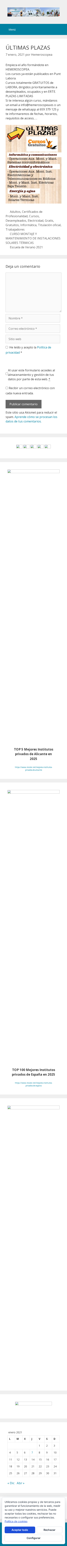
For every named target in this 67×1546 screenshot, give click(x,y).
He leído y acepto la (28, 350)
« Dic (11, 1483)
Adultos (15, 212)
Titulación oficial (49, 225)
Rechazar (49, 1529)
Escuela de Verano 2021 (26, 247)
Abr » (20, 1483)
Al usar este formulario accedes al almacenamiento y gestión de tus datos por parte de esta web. (31, 374)
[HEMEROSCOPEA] (33, 12)
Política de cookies (16, 1521)
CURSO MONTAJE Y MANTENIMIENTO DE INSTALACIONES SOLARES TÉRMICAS (33, 238)
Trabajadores (15, 229)
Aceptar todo (20, 1529)
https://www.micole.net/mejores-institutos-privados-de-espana (33, 1084)
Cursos (34, 216)
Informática (28, 225)
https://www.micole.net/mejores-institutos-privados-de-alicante (33, 768)
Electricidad (35, 221)
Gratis (49, 221)
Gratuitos (12, 225)
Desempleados (16, 221)
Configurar (34, 1538)
